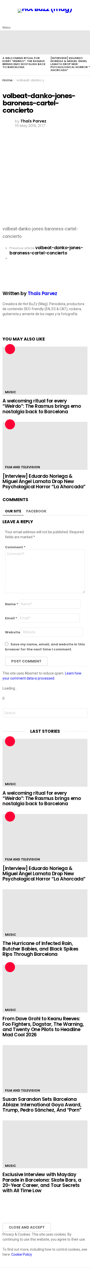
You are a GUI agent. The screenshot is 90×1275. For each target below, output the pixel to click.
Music (10, 392)
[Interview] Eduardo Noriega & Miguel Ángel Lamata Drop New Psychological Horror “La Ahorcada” (44, 481)
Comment (15, 547)
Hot (10, 349)
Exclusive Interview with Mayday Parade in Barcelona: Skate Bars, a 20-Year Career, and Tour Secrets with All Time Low (41, 1182)
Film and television (22, 467)
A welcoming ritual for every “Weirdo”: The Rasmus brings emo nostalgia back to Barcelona (24, 62)
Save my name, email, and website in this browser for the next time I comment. (45, 647)
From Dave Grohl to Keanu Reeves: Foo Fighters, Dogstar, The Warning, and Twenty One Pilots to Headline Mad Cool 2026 (43, 1026)
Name (11, 604)
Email (11, 618)
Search (83, 713)
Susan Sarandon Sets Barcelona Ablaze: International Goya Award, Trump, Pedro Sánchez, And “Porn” (42, 1104)
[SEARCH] (85, 24)
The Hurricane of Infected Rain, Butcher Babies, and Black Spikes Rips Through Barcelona (40, 949)
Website (12, 632)
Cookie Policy (21, 1254)
